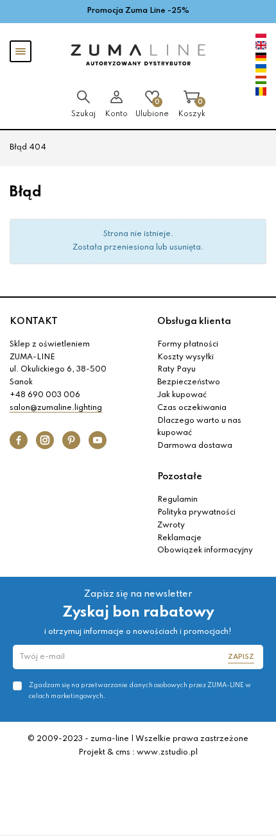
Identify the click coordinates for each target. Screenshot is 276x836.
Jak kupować (182, 395)
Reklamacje (179, 538)
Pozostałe (179, 476)
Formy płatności (187, 344)
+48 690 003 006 (45, 395)
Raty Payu (176, 369)
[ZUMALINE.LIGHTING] (138, 55)
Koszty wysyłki (185, 357)
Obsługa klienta (194, 321)
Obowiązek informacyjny (205, 550)
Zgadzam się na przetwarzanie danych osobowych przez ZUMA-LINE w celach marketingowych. (140, 690)
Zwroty (171, 525)
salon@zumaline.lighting (56, 408)
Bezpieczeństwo (188, 382)
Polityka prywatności (196, 512)
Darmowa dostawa (194, 446)
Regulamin (177, 500)
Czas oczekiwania (192, 408)
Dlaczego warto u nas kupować (199, 427)
